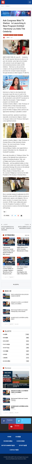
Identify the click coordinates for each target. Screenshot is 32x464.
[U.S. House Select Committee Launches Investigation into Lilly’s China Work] (23, 261)
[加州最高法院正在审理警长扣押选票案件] (6, 319)
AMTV (19, 257)
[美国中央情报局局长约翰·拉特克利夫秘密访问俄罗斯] (6, 296)
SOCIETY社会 (6, 347)
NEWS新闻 (5, 337)
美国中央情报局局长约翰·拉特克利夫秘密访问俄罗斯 (16, 385)
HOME (9, 436)
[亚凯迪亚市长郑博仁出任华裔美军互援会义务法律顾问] (6, 304)
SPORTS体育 (23, 445)
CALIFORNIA (6, 238)
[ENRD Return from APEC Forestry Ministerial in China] (23, 241)
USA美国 (5, 334)
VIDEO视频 (5, 351)
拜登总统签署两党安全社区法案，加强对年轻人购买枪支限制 (7, 228)
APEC (19, 238)
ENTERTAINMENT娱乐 (8, 445)
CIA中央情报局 (16, 382)
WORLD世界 (6, 341)
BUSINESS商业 (6, 361)
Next (27, 47)
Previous (5, 47)
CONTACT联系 (14, 450)
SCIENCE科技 (21, 441)
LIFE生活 (5, 354)
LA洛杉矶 (5, 357)
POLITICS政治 (6, 344)
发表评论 (16, 284)
